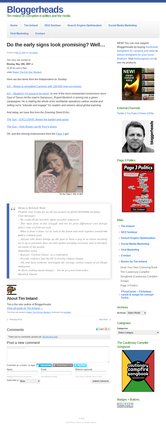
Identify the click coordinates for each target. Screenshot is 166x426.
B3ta (151, 113)
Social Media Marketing (122, 25)
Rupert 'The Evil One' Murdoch (39, 312)
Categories (122, 328)
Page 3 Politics (129, 285)
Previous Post (16, 319)
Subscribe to (13, 380)
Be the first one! (50, 337)
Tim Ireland (31, 25)
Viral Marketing (19, 33)
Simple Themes (90, 422)
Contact (40, 33)
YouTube (132, 113)
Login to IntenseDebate (44, 365)
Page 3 (60, 133)
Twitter (121, 113)
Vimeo (142, 113)
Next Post (103, 319)
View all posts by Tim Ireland (25, 308)
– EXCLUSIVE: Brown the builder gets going (38, 119)
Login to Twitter (80, 365)
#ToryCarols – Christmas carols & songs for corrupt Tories (137, 294)
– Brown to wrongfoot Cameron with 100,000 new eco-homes (44, 86)
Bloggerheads (35, 9)
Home (14, 25)
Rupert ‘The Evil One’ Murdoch (27, 72)
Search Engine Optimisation (84, 25)
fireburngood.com (144, 58)
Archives (121, 313)
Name (9, 369)
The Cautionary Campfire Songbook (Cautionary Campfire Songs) (139, 276)
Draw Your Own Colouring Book (138, 267)
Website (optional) (83, 369)
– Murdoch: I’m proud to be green (28, 93)
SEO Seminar (52, 25)
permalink (67, 312)
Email (43, 369)
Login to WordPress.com (63, 365)
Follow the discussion (108, 328)
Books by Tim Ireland (134, 261)
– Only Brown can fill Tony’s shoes (32, 126)
